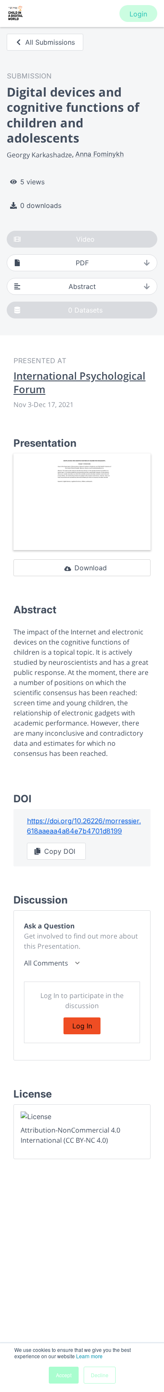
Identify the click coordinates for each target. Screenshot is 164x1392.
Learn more (89, 1356)
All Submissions (50, 42)
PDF (82, 263)
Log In (82, 1026)
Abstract (82, 286)
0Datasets (85, 310)
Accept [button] (63, 1375)
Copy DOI (59, 851)
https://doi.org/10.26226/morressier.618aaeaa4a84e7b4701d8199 (84, 826)
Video (85, 239)
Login (138, 14)
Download (90, 568)
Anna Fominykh (99, 154)
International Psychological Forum (79, 382)
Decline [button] (99, 1375)
